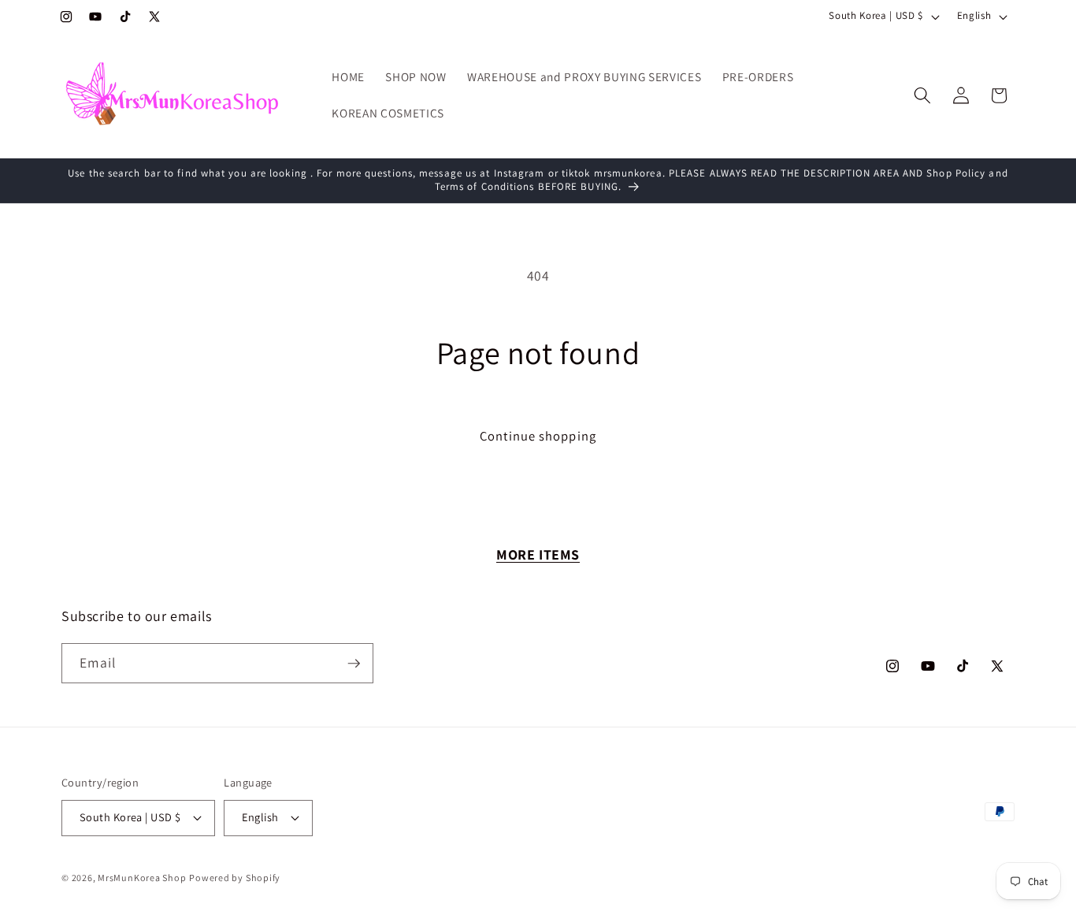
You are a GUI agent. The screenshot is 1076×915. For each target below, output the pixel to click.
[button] (922, 95)
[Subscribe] (354, 663)
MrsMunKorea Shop (142, 877)
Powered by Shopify (234, 877)
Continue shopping (538, 435)
